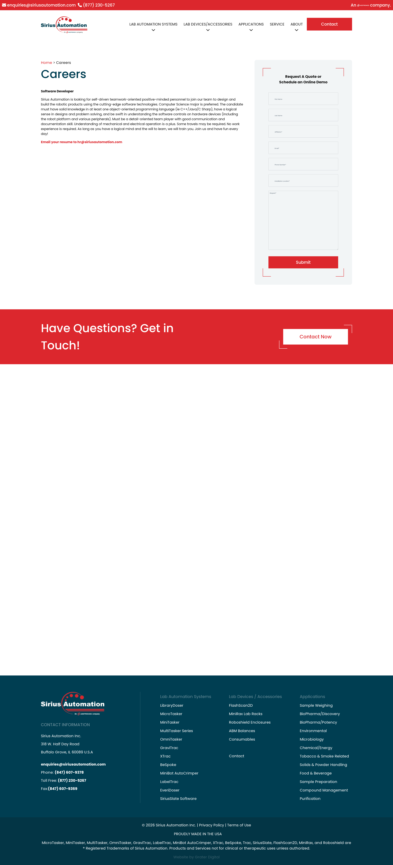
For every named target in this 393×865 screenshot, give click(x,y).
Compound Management (324, 790)
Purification (310, 798)
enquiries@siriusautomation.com (41, 5)
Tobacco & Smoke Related (324, 756)
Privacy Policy (211, 825)
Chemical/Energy (316, 747)
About (297, 24)
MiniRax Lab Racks (245, 713)
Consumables (242, 739)
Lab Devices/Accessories (208, 24)
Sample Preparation (318, 781)
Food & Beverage (316, 773)
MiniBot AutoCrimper (179, 773)
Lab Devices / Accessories (255, 696)
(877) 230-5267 (98, 5)
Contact (329, 24)
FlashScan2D (241, 705)
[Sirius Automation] (64, 24)
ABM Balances (242, 730)
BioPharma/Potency (318, 722)
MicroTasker (171, 713)
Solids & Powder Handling (323, 764)
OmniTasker (171, 739)
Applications (251, 24)
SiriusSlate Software (178, 798)
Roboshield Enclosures (250, 722)
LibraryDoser (171, 705)
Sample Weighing (316, 705)
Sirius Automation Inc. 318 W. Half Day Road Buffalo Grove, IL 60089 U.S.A (67, 744)
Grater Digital (207, 857)
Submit (303, 262)
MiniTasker (170, 722)
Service (277, 24)
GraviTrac (169, 747)
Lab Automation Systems (153, 24)
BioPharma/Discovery (320, 713)
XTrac (165, 756)
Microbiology (312, 739)
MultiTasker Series (176, 730)
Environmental (313, 730)
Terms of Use (239, 825)
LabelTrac (169, 781)
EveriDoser (170, 790)
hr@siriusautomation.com (99, 142)
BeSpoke (168, 764)
